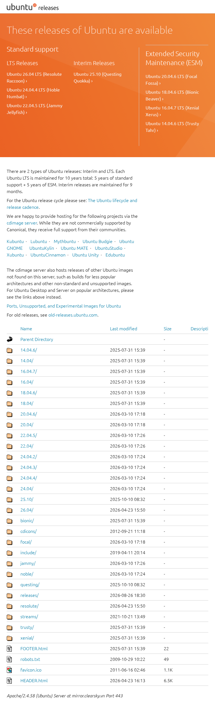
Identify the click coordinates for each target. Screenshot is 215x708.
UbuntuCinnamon (48, 254)
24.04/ (26, 488)
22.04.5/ (28, 435)
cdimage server (22, 222)
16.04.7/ (28, 371)
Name (26, 328)
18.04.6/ (28, 392)
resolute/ (29, 605)
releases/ (29, 595)
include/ (28, 552)
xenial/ (27, 637)
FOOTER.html (34, 648)
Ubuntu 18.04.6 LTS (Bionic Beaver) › (172, 95)
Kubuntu (15, 241)
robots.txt (30, 659)
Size (168, 328)
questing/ (29, 584)
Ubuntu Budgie (98, 241)
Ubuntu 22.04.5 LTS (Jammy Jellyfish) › (34, 109)
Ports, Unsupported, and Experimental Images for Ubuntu (64, 305)
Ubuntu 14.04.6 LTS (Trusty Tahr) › (172, 127)
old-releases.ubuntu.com (72, 314)
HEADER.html (34, 680)
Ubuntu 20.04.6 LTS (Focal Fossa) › (171, 80)
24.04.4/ (28, 477)
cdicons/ (28, 531)
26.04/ (26, 509)
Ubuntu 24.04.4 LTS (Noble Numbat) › (33, 93)
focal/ (26, 541)
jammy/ (28, 563)
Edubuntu (115, 254)
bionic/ (27, 520)
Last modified (123, 328)
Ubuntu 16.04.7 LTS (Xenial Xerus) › (172, 111)
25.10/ (26, 499)
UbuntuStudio (108, 248)
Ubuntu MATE (74, 248)
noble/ (26, 573)
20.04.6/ (28, 413)
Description (202, 328)
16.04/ (26, 381)
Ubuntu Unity (85, 254)
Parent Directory (36, 339)
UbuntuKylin (41, 248)
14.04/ (26, 360)
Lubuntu (39, 241)
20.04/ (26, 424)
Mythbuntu (65, 241)
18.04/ (26, 403)
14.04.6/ (28, 349)
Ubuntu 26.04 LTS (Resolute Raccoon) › (34, 77)
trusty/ (27, 627)
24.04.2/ (28, 456)
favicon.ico (30, 669)
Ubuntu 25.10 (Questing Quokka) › (97, 77)
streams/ (29, 616)
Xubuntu (15, 254)
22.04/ (26, 445)
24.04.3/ (28, 467)
